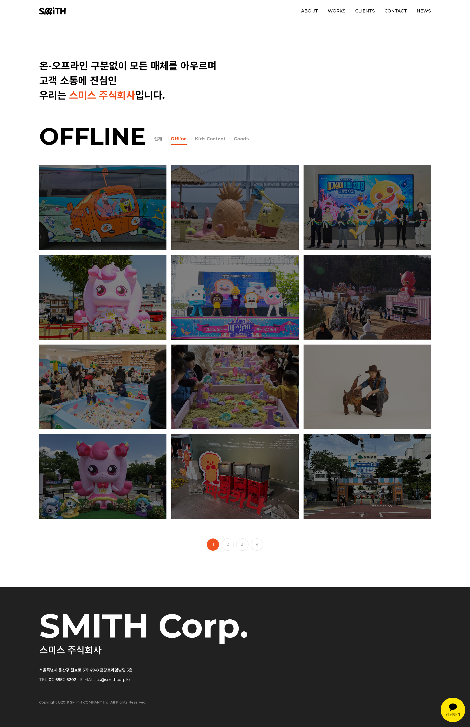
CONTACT (396, 11)
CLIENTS (365, 11)
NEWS (424, 11)
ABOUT (309, 11)
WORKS (336, 11)
